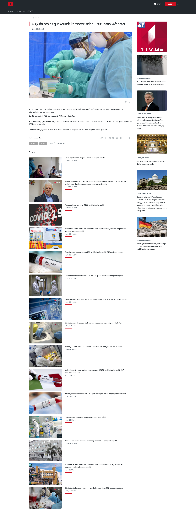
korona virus (61, 143)
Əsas (30, 18)
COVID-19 (34, 143)
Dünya (43, 143)
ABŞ (51, 143)
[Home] (10, 4)
